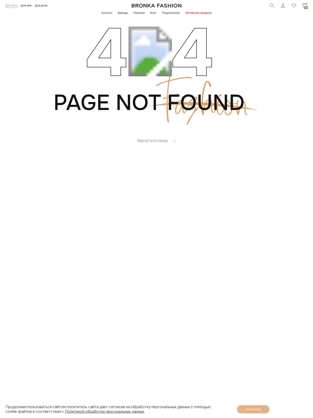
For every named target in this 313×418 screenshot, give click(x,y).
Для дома (41, 5)
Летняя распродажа (198, 13)
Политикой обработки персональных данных (104, 411)
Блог (153, 13)
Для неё (26, 5)
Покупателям (171, 13)
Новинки (139, 13)
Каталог (107, 13)
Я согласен (253, 409)
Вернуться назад (152, 140)
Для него (11, 5)
